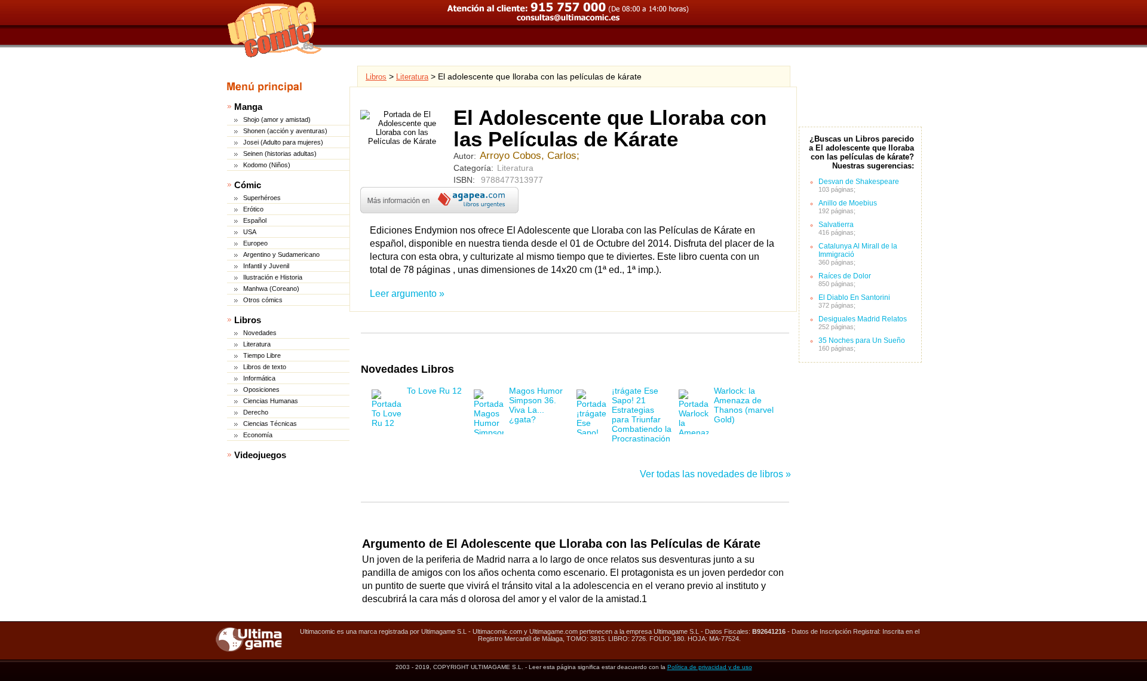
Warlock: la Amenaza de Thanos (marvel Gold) (744, 405)
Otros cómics (263, 299)
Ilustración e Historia (272, 277)
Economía (257, 434)
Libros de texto (264, 366)
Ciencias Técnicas (270, 423)
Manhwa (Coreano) (271, 288)
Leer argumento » (407, 294)
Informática (259, 378)
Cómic (247, 185)
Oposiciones (261, 389)
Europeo (255, 243)
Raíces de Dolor (844, 276)
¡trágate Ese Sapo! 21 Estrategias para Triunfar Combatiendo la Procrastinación (641, 414)
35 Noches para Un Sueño (861, 340)
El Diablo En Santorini (854, 297)
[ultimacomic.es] (275, 29)
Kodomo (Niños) (266, 164)
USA (249, 231)
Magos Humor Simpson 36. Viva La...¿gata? (536, 405)
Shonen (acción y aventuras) (285, 130)
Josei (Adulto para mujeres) (283, 142)
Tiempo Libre (262, 355)
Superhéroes (262, 197)
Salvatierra (836, 224)
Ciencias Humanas (270, 400)
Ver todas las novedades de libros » (715, 474)
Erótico (253, 209)
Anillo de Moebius (847, 203)
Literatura (257, 344)
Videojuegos (260, 455)
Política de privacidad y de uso (709, 667)
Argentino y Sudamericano (281, 254)
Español (254, 220)
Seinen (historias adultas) (280, 153)
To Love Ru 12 (434, 390)
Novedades (260, 332)
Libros (247, 320)
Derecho (255, 412)
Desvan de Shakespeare (858, 181)
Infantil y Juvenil (266, 265)
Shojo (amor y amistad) (277, 119)
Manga (248, 107)
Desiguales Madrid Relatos (862, 319)
